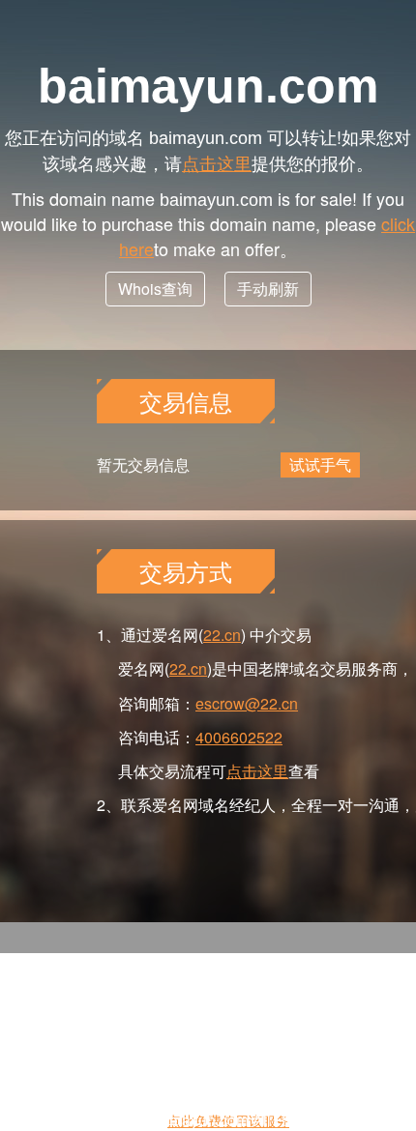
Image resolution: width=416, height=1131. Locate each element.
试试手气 (320, 464)
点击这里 (217, 162)
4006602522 (238, 737)
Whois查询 (155, 288)
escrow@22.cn (246, 703)
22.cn (222, 635)
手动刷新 (268, 288)
